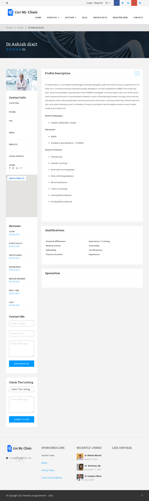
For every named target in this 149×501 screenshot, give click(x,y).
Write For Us (100, 17)
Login (90, 3)
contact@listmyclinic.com (20, 458)
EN (107, 2)
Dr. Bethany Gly (93, 465)
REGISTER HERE (120, 17)
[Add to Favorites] (137, 74)
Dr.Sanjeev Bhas (93, 476)
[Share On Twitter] (13, 168)
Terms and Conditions (51, 477)
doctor (20, 27)
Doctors (69, 17)
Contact (138, 17)
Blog (84, 17)
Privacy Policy (47, 470)
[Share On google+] (21, 168)
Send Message (21, 363)
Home (38, 17)
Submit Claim (21, 419)
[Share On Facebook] (9, 168)
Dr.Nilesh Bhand (93, 455)
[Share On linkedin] (17, 168)
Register (98, 3)
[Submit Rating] (10, 234)
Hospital (52, 17)
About (44, 462)
